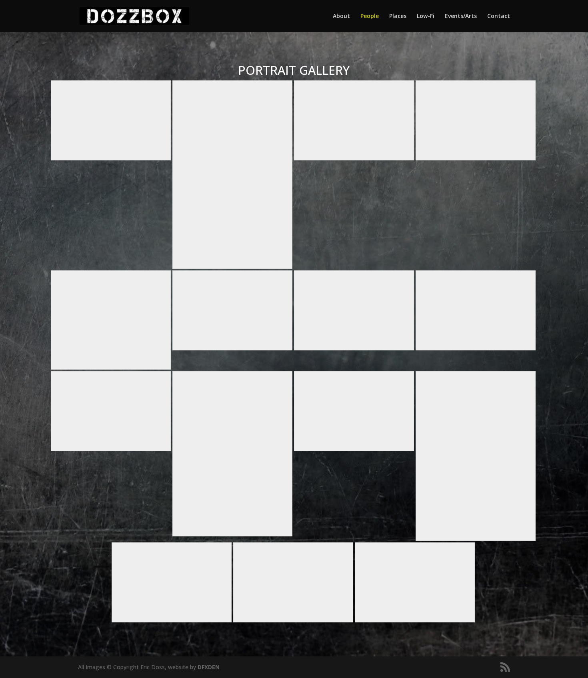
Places (397, 16)
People (369, 16)
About (341, 16)
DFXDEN (209, 667)
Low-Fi (425, 16)
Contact (498, 16)
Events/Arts (461, 16)
